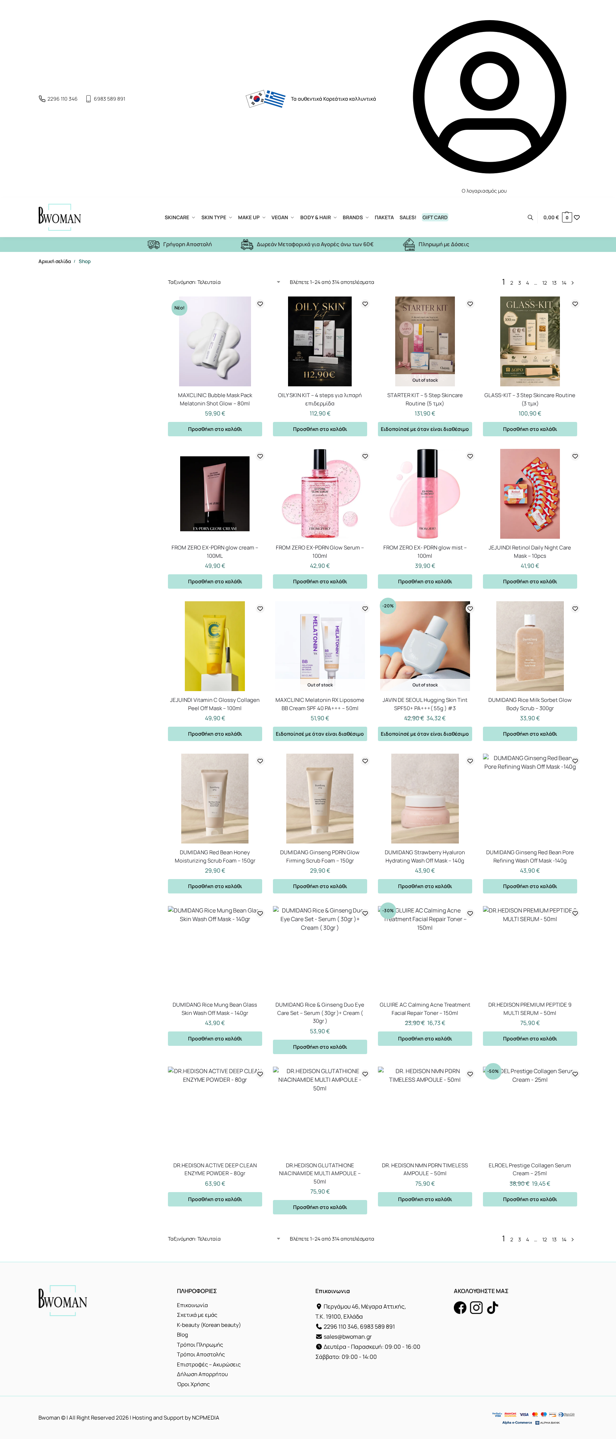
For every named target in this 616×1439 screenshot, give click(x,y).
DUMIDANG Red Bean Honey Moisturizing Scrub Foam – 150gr (215, 856)
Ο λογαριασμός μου (484, 190)
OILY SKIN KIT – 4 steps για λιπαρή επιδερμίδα (320, 399)
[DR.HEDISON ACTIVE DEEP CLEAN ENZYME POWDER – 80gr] (215, 1112)
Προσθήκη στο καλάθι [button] (215, 429)
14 (564, 282)
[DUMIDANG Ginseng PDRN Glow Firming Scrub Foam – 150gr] (320, 798)
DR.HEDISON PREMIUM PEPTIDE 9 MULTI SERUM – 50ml (529, 1009)
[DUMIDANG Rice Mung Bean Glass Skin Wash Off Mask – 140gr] (215, 951)
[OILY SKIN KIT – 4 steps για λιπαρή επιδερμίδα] (320, 341)
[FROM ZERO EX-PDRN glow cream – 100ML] (215, 494)
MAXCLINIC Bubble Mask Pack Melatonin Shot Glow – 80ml (215, 399)
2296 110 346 (62, 98)
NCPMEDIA (205, 1417)
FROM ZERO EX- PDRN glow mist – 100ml (425, 552)
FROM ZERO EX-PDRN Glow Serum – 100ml (320, 552)
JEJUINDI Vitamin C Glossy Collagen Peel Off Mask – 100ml (215, 704)
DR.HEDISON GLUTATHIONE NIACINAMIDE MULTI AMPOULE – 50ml (320, 1173)
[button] (557, 217)
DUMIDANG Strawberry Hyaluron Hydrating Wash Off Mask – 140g (425, 856)
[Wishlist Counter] (577, 217)
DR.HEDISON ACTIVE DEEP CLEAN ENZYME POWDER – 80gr (215, 1169)
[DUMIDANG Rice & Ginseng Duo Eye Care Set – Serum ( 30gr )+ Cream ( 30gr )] (320, 951)
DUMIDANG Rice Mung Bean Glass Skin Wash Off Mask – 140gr (215, 1009)
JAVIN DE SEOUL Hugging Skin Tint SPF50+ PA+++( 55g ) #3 (425, 704)
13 (554, 282)
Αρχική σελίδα (54, 261)
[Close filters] (132, 280)
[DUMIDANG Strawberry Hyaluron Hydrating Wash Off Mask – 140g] (425, 798)
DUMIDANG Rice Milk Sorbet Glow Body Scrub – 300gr (530, 704)
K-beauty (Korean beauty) (209, 1325)
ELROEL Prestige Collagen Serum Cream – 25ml (530, 1169)
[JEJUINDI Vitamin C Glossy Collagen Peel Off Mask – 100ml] (215, 646)
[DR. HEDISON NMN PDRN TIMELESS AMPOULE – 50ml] (425, 1112)
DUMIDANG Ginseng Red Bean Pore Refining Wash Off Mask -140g (530, 856)
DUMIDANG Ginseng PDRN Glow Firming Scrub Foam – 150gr (320, 856)
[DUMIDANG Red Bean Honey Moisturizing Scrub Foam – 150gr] (215, 798)
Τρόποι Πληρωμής (200, 1344)
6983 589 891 (109, 98)
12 (544, 282)
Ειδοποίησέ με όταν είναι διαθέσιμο (425, 429)
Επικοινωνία (192, 1305)
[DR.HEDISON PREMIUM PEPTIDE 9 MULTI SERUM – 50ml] (530, 951)
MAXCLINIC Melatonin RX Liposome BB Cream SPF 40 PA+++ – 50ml (319, 704)
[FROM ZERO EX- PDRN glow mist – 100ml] (425, 494)
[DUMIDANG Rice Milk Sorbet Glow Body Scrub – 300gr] (530, 646)
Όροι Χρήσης (193, 1384)
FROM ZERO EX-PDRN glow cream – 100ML (215, 552)
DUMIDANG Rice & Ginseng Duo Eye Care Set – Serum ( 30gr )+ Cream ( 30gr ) (319, 1013)
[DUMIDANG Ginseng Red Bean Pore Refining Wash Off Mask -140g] (530, 798)
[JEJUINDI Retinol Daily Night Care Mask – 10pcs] (530, 494)
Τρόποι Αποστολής (201, 1354)
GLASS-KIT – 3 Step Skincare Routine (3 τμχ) (529, 399)
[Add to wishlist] (260, 303)
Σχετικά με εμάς (197, 1315)
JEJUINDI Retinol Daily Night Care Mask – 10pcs (530, 552)
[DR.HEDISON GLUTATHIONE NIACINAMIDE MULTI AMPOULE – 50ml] (320, 1112)
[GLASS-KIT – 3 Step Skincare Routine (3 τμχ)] (530, 341)
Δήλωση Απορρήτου (202, 1374)
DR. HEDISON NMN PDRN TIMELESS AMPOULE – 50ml (425, 1169)
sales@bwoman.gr (348, 1337)
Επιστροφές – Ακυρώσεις (209, 1364)
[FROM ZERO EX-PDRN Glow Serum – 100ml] (320, 494)
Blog (182, 1334)
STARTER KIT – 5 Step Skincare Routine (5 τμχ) (425, 399)
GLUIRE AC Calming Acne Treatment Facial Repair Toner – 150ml (425, 1009)
